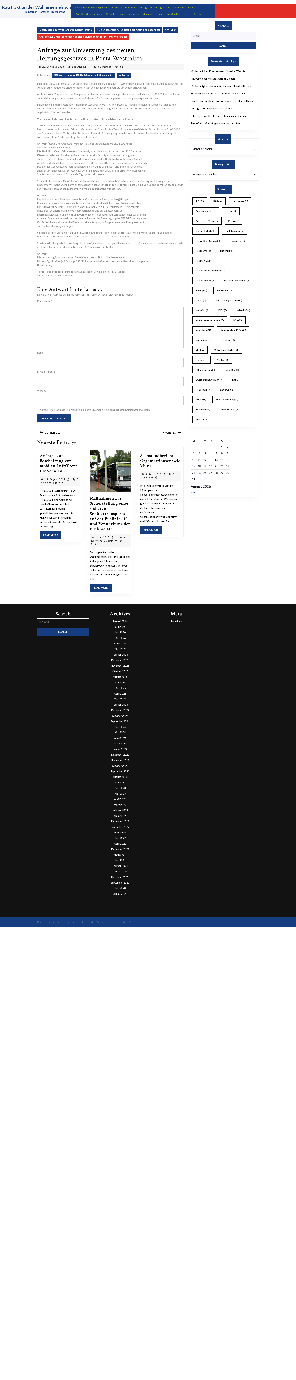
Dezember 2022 (120, 821)
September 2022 (120, 826)
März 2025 (120, 699)
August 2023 (120, 776)
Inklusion (202, 310)
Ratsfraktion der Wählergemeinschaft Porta (45, 7)
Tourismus (203, 409)
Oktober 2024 (120, 715)
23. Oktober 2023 (53, 66)
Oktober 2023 (120, 765)
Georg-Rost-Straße (208, 240)
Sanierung (227, 389)
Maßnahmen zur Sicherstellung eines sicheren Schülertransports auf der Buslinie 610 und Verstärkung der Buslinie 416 (110, 513)
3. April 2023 (154, 474)
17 (193, 466)
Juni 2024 (120, 726)
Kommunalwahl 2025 (233, 330)
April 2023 (120, 799)
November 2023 (120, 760)
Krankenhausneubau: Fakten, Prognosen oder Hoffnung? (223, 100)
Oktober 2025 (120, 671)
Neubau (223, 359)
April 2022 (120, 843)
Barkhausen (240, 201)
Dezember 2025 (120, 660)
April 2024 (120, 738)
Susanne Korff (81, 66)
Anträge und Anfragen (151, 7)
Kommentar (44, 301)
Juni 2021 (120, 860)
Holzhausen (224, 290)
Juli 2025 (120, 682)
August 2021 (120, 854)
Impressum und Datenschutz (174, 13)
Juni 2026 (120, 632)
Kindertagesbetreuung (210, 320)
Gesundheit (238, 240)
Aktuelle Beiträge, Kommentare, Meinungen (130, 13)
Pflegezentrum (205, 369)
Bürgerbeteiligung (207, 220)
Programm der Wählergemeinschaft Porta (98, 7)
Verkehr (201, 419)
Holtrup (201, 290)
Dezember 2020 (120, 876)
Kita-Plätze (203, 330)
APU (200, 201)
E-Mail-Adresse (47, 371)
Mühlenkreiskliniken (226, 349)
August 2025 (120, 676)
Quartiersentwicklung (209, 379)
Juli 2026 (120, 626)
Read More (52, 536)
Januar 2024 (120, 749)
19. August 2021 (55, 479)
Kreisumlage (204, 340)
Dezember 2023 (120, 754)
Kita (237, 320)
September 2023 (120, 771)
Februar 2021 (120, 865)
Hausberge (203, 250)
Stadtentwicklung (227, 399)
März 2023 (120, 804)
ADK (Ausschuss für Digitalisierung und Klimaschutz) (128, 29)
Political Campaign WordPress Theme (56, 921)
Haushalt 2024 (205, 260)
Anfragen (170, 29)
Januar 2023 (120, 815)
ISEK (222, 310)
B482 (217, 201)
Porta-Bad (232, 369)
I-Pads (201, 300)
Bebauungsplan (205, 211)
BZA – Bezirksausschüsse (88, 13)
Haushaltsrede (205, 280)
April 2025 (120, 693)
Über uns (130, 7)
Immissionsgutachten (228, 300)
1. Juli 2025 (102, 537)
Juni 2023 (120, 787)
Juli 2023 (120, 782)
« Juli (193, 492)
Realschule (203, 389)
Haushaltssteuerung (237, 280)
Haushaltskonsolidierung (210, 270)
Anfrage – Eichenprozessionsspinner (211, 108)
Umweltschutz (229, 409)
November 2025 (120, 665)
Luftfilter (228, 340)
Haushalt (226, 250)
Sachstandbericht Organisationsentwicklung (160, 461)
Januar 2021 (120, 871)
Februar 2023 (120, 810)
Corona (233, 220)
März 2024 (120, 743)
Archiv (197, 13)
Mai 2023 (120, 793)
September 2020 (120, 882)
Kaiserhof (243, 310)
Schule (201, 399)
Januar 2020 (120, 893)
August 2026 (120, 621)
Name (41, 352)
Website (42, 390)
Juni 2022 (120, 838)
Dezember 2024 (120, 710)
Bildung (230, 211)
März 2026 (120, 649)
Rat (235, 379)
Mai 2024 (120, 732)
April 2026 (120, 643)
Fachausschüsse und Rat (182, 7)
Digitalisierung (234, 230)
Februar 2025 (120, 704)
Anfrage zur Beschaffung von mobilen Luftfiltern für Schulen (59, 463)
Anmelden (176, 621)
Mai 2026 (120, 637)
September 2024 (120, 721)
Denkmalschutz (205, 230)
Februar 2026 (120, 654)
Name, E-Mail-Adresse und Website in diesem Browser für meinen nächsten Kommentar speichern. (95, 409)
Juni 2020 (120, 888)
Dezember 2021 (120, 849)
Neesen (201, 359)
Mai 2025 (120, 687)
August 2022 (120, 832)
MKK (200, 349)
